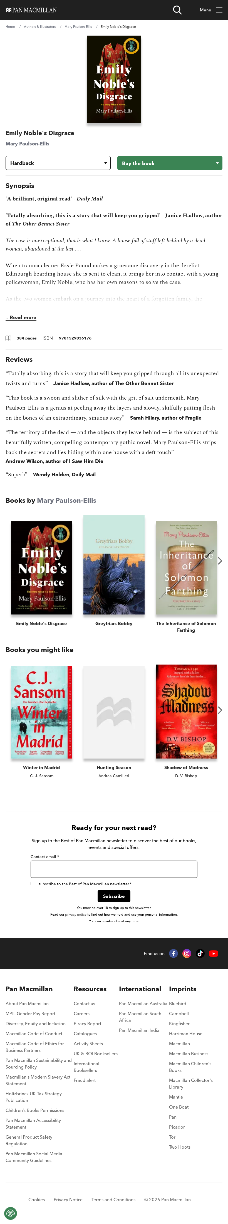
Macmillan (179, 1043)
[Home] (31, 10)
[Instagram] (186, 953)
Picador (177, 1127)
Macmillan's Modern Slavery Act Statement (38, 1080)
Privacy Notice (68, 1199)
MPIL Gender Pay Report (30, 1013)
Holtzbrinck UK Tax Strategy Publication (34, 1097)
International (140, 989)
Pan (173, 1117)
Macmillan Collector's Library (191, 1083)
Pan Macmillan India (139, 1030)
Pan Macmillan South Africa (140, 1017)
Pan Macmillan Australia (143, 1003)
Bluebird (177, 1003)
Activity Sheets (88, 1043)
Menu (205, 10)
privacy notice (75, 914)
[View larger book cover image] (114, 79)
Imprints (182, 989)
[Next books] (220, 561)
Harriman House (185, 1033)
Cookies (36, 1199)
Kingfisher (179, 1023)
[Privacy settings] (10, 1213)
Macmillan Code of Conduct (34, 1033)
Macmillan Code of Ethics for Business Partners (35, 1047)
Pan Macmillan (29, 989)
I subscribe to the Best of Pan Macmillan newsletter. (84, 883)
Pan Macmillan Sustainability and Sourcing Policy (39, 1063)
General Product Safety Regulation (29, 1140)
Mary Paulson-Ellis (78, 26)
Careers (82, 1013)
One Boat (179, 1107)
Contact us (84, 1003)
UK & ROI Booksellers (96, 1053)
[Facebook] (173, 953)
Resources (90, 989)
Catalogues (85, 1033)
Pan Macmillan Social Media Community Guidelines (34, 1157)
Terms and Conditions (113, 1199)
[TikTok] (200, 953)
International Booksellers (86, 1067)
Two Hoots (179, 1147)
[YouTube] (213, 953)
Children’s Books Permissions (35, 1110)
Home (10, 26)
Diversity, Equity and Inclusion (36, 1023)
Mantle (176, 1097)
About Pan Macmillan (27, 1003)
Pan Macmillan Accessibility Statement (33, 1124)
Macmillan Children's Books (190, 1067)
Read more (23, 317)
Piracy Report (87, 1023)
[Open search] (177, 10)
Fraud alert (85, 1080)
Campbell (179, 1013)
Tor (172, 1137)
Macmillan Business (188, 1053)
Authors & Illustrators (40, 26)
